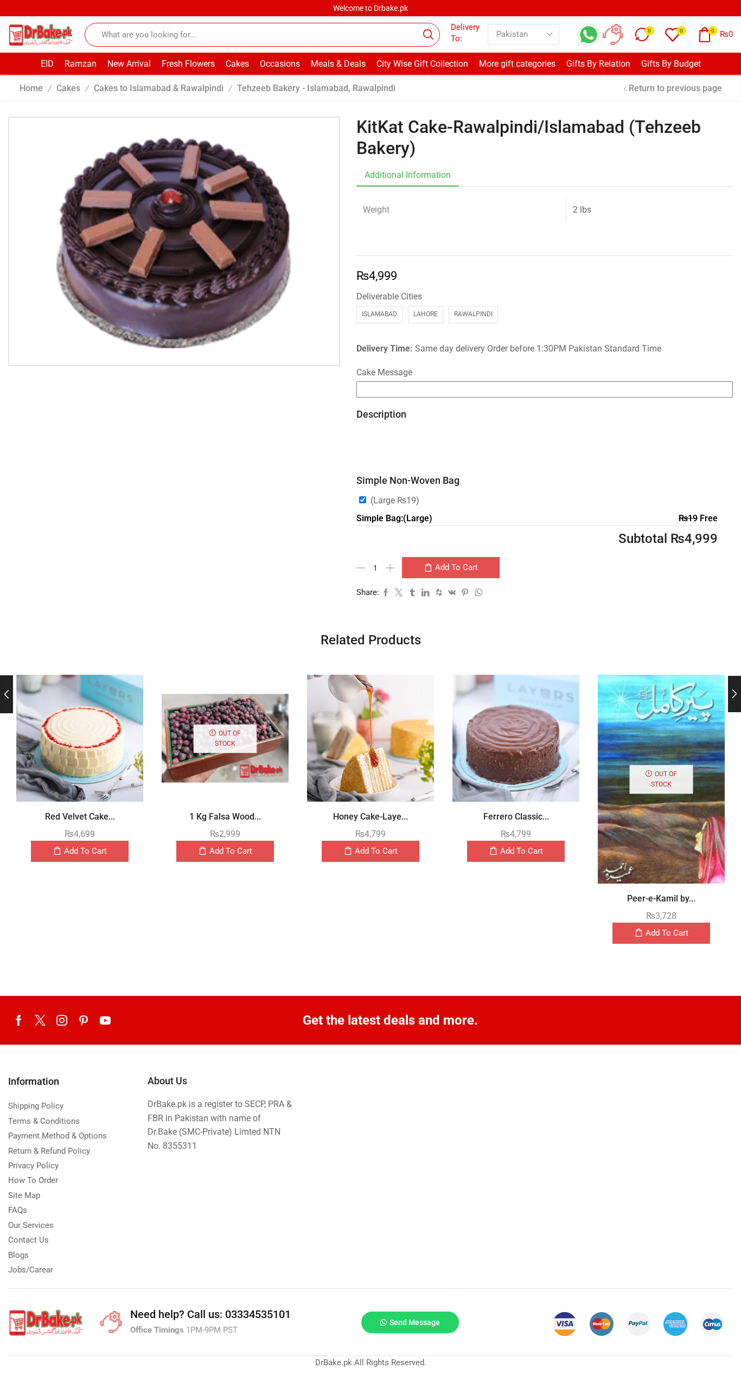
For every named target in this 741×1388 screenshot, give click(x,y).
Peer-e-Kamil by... (661, 898)
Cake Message (384, 372)
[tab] (407, 175)
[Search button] (428, 34)
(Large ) (394, 500)
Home (31, 88)
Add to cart (456, 567)
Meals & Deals (338, 64)
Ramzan (81, 64)
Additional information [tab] (408, 175)
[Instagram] (61, 1020)
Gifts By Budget (671, 64)
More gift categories (517, 64)
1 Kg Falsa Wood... (225, 816)
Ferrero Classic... (516, 816)
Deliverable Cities (389, 296)
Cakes (237, 64)
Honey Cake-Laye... (370, 816)
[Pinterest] (83, 1020)
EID (47, 64)
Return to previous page (675, 88)
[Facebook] (19, 1020)
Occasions (280, 64)
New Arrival (129, 64)
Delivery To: (465, 32)
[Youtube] (105, 1020)
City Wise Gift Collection (422, 64)
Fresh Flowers (188, 64)
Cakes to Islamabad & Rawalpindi (158, 88)
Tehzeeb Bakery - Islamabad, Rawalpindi (316, 88)
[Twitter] (40, 1020)
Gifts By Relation (598, 64)
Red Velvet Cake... (80, 816)
